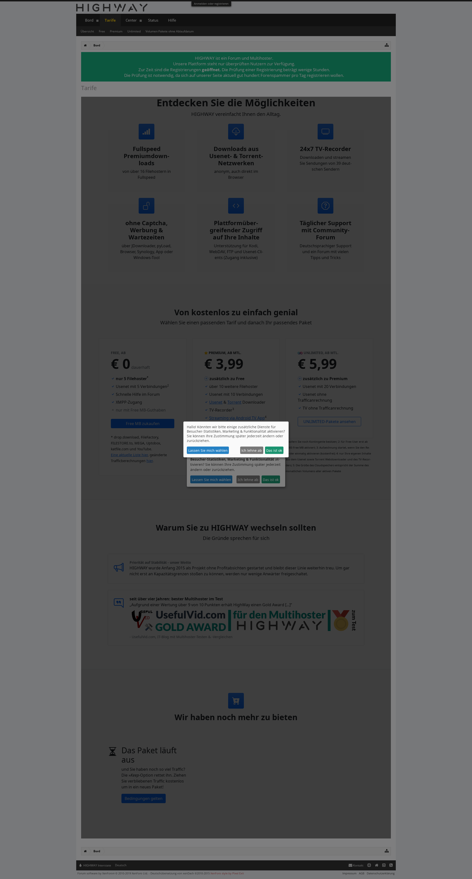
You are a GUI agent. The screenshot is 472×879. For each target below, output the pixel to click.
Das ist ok (274, 450)
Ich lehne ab (251, 450)
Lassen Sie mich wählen (208, 450)
